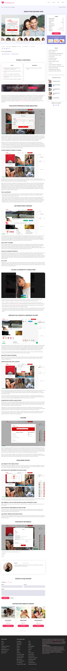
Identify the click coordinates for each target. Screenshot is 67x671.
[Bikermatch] (50, 85)
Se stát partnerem (4, 651)
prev (21, 631)
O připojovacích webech (5, 646)
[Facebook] (2, 48)
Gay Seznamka (30, 660)
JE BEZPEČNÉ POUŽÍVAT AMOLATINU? (55, 70)
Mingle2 (29, 644)
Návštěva (56, 33)
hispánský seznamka (16, 303)
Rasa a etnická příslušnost (6, 51)
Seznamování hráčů (31, 662)
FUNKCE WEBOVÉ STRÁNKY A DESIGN (55, 55)
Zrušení (11, 597)
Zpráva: (2, 589)
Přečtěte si (8, 623)
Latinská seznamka (14, 53)
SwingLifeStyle (19, 642)
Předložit (5, 597)
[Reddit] (54, 105)
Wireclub (18, 647)
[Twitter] (7, 48)
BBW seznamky (19, 659)
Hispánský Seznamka (5, 53)
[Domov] (7, 2)
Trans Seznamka (19, 662)
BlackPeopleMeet (31, 646)
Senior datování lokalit (20, 660)
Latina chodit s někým (23, 100)
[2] (8, 582)
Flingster (18, 646)
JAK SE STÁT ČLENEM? (52, 59)
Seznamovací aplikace (20, 654)
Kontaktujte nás (4, 647)
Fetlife (29, 641)
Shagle (18, 651)
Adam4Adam (19, 641)
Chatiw (29, 642)
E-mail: (25, 584)
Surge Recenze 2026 (56, 81)
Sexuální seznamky (20, 657)
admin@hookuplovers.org (57, 641)
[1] (7, 582)
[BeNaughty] (61, 41)
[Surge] (50, 81)
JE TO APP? (50, 63)
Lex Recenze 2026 (56, 97)
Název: (2, 584)
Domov (49, 2)
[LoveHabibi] (50, 89)
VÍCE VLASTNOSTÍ (51, 56)
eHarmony (18, 652)
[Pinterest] (9, 48)
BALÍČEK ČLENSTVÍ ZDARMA (53, 67)
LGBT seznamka (31, 652)
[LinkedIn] (4, 48)
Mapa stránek (3, 652)
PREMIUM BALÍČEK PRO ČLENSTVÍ (54, 69)
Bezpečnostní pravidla (5, 649)
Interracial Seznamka (20, 656)
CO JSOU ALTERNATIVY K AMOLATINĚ (55, 64)
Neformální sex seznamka (32, 657)
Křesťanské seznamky (32, 659)
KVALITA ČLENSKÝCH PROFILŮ (54, 61)
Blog (58, 2)
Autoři (2, 644)
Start (33, 87)
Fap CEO (29, 649)
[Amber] (8, 567)
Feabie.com (30, 647)
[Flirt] (56, 41)
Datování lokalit (31, 654)
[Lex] (50, 98)
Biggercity (18, 649)
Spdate (29, 651)
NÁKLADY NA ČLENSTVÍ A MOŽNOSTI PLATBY (56, 66)
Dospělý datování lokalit (32, 664)
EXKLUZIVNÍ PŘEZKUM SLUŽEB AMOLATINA (56, 53)
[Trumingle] (50, 93)
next (25, 631)
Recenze (53, 2)
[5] (11, 582)
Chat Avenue (19, 644)
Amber (15, 563)
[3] (9, 582)
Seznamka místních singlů (21, 664)
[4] (10, 582)
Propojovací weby (31, 656)
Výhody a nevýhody (52, 51)
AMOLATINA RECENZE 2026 (53, 50)
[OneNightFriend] (50, 41)
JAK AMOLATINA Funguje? (53, 58)
